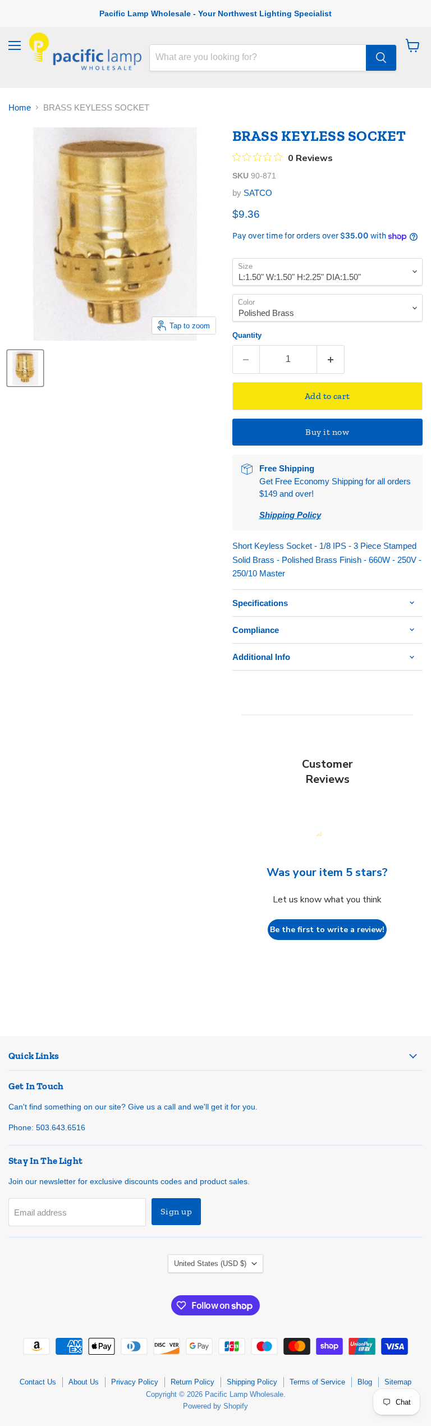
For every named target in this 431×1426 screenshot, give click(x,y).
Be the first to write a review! (327, 929)
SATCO (258, 193)
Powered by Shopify (215, 1406)
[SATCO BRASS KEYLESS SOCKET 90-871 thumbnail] (25, 368)
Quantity (247, 335)
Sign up (176, 1211)
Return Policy (192, 1382)
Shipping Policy (252, 1382)
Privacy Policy (134, 1382)
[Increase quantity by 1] (331, 359)
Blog (364, 1382)
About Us (83, 1382)
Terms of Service (317, 1382)
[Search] (381, 58)
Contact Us (38, 1382)
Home (19, 107)
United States (210, 1263)
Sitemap (397, 1382)
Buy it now (327, 432)
